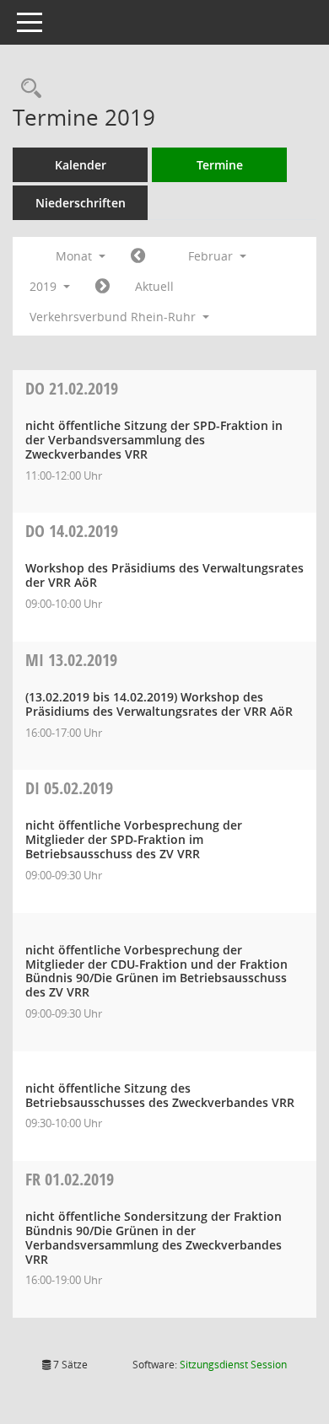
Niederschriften (80, 203)
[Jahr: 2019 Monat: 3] (102, 286)
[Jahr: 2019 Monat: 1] (138, 256)
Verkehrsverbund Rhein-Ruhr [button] (114, 317)
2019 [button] (45, 286)
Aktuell (154, 286)
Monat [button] (75, 256)
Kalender (80, 165)
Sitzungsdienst (233, 1364)
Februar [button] (212, 256)
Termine (220, 165)
